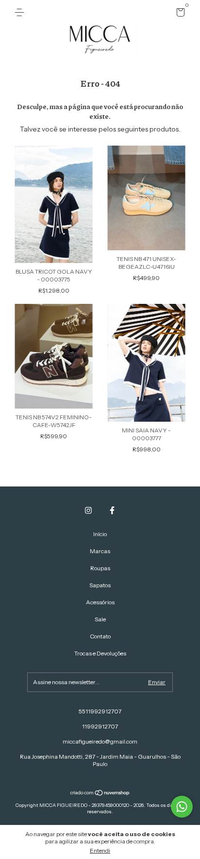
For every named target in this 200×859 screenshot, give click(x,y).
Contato (100, 636)
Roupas (100, 568)
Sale (100, 619)
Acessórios (100, 602)
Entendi (100, 850)
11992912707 (100, 726)
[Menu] (21, 12)
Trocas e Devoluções (100, 653)
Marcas (100, 551)
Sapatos (100, 585)
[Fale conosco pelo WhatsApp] (182, 807)
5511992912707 (100, 711)
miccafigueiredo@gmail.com (100, 741)
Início (100, 534)
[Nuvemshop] (100, 793)
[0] (178, 13)
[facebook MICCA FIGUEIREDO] (112, 510)
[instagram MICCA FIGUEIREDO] (88, 510)
